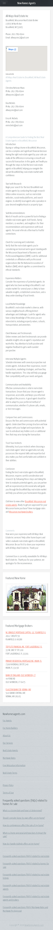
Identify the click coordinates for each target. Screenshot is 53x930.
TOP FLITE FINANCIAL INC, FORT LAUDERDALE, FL (24, 647)
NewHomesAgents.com (34, 925)
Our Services (8, 743)
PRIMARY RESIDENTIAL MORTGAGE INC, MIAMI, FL (24, 661)
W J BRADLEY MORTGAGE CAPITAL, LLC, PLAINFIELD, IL (26, 632)
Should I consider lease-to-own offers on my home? (24, 818)
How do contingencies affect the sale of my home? (23, 825)
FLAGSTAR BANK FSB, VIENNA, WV (18, 689)
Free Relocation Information (14, 765)
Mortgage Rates (9, 758)
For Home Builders (10, 728)
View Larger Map (10, 74)
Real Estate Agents (10, 750)
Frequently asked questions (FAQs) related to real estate (26, 856)
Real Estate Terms (10, 773)
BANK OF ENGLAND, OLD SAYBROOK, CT (21, 675)
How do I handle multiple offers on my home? (21, 844)
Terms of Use (8, 793)
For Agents (7, 721)
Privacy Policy (8, 785)
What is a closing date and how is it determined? (22, 811)
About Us (6, 736)
